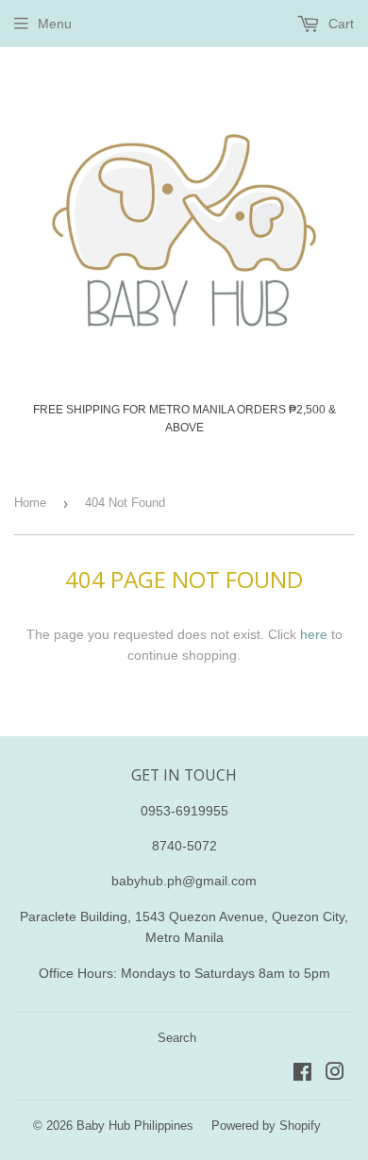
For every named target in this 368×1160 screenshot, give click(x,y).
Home (30, 503)
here (313, 634)
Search (177, 1038)
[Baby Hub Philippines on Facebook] (302, 1074)
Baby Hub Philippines (134, 1125)
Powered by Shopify (266, 1125)
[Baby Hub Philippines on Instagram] (335, 1074)
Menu (55, 23)
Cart (339, 23)
